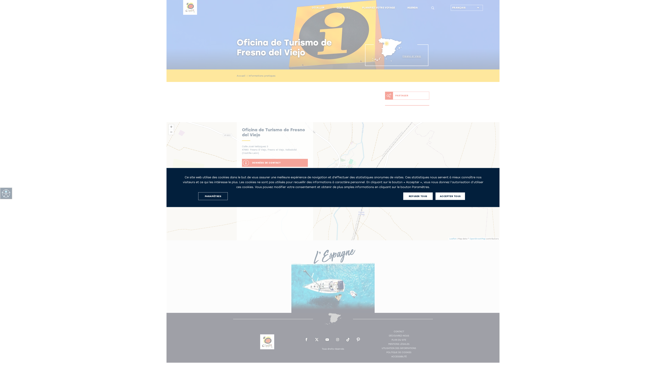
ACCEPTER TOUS (450, 196)
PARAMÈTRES (213, 196)
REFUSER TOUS (418, 196)
